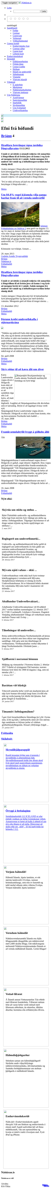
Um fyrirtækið (19, 108)
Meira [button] (45, 1185)
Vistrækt (16, 77)
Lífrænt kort (18, 54)
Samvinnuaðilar (20, 100)
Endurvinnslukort (15, 56)
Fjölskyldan (18, 64)
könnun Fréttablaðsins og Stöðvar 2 (24, 227)
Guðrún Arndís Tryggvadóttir (14, 256)
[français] (28, 19)
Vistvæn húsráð (20, 79)
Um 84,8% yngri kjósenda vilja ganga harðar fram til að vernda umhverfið (24, 196)
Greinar (16, 33)
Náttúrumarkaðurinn (22, 90)
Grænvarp (17, 35)
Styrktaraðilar (19, 105)
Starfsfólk (17, 102)
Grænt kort (18, 51)
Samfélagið (12, 28)
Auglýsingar (18, 97)
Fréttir (15, 30)
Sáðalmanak (18, 74)
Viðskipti (11, 82)
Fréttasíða (7, 733)
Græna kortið (13, 43)
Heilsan (16, 69)
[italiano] (24, 19)
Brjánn (6, 136)
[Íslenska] (11, 19)
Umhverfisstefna (20, 110)
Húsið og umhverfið (22, 72)
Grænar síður (19, 48)
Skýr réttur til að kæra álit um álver (22, 369)
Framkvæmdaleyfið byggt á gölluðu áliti (25, 431)
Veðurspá (17, 38)
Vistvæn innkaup (20, 92)
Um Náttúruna (13, 95)
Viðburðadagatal (20, 41)
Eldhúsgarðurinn (20, 61)
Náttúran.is (26, 2)
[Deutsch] (20, 19)
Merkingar (17, 87)
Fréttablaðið (6, 264)
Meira (3, 189)
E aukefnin (18, 84)
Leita (9, 8)
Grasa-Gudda (19, 66)
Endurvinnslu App (21, 46)
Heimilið (11, 59)
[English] (15, 19)
